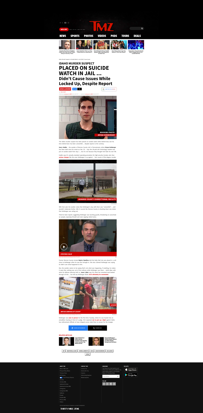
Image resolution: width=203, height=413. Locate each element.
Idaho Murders (99, 351)
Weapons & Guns (71, 351)
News (63, 36)
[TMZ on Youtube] (65, 23)
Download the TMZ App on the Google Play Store (131, 375)
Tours (125, 36)
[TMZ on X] (63, 22)
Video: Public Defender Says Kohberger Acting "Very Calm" (69, 257)
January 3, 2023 (68, 94)
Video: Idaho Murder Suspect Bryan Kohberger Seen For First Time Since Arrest (70, 314)
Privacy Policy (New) (65, 371)
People (61, 395)
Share (79, 328)
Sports (75, 36)
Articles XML (63, 382)
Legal (87, 354)
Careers (83, 373)
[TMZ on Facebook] (60, 22)
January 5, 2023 (89, 94)
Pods (114, 36)
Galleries (62, 393)
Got (64, 30)
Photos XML (63, 399)
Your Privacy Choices (68, 377)
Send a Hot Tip (85, 371)
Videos (102, 36)
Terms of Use (63, 373)
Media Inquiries (85, 377)
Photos (88, 36)
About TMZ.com (64, 368)
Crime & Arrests (83, 351)
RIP (63, 351)
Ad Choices (62, 375)
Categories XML (64, 390)
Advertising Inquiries (86, 375)
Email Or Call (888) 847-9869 (77, 29)
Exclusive (109, 351)
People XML (63, 397)
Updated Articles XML (65, 386)
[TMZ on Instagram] (68, 22)
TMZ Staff (63, 92)
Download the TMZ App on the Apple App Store (131, 370)
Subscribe (118, 376)
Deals (137, 36)
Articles (62, 379)
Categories (62, 388)
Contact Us (84, 368)
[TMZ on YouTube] (110, 383)
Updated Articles (64, 384)
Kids (91, 351)
